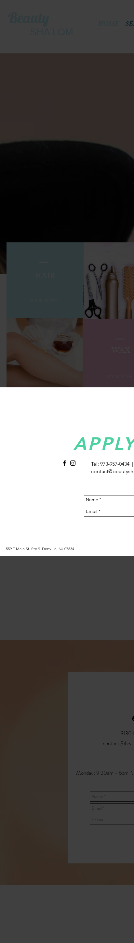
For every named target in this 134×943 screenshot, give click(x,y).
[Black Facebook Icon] (64, 463)
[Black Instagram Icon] (72, 463)
